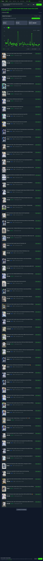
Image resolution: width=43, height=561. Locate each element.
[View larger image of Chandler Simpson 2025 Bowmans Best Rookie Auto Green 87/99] (4, 116)
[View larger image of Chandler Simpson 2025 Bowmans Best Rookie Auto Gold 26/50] (4, 124)
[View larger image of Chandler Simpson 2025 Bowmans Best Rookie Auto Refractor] (4, 78)
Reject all (36, 558)
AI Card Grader (22, 1)
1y (8, 27)
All (10, 27)
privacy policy (10, 559)
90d (6, 27)
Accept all (40, 558)
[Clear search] (25, 3)
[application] (21, 38)
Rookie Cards (14, 1)
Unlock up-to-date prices (35, 18)
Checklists (10, 1)
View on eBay (37, 53)
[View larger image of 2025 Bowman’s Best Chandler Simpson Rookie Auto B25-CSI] (4, 284)
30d (4, 27)
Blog (18, 1)
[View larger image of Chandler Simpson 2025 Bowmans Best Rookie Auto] (4, 101)
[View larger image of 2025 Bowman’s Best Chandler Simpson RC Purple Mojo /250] (4, 246)
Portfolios (28, 1)
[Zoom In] (33, 30)
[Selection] (36, 30)
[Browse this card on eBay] (5, 53)
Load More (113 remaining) (21, 509)
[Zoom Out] (34, 30)
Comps (7, 1)
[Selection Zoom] (35, 30)
